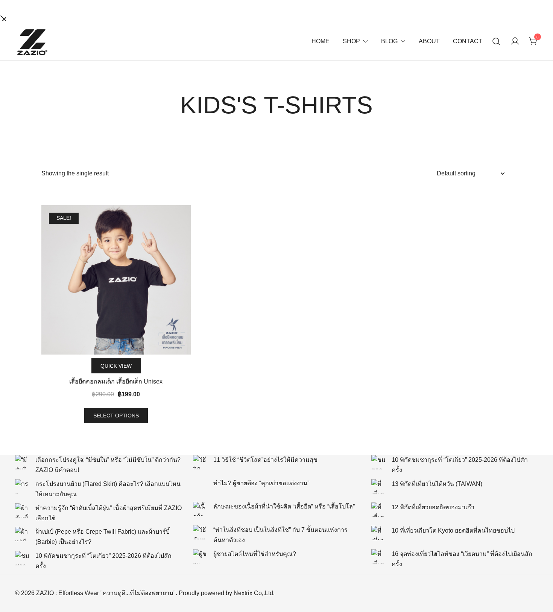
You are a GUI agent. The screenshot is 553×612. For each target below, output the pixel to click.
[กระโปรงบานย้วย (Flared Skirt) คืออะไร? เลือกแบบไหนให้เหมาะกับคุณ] (22, 486)
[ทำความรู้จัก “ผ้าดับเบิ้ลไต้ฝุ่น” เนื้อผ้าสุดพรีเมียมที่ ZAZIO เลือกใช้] (22, 510)
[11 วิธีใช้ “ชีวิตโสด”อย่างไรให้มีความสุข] (200, 462)
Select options (116, 416)
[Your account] (515, 42)
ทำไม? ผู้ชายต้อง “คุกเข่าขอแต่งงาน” (261, 483)
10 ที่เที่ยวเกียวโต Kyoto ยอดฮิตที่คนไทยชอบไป (453, 530)
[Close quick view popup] (3, 17)
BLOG (389, 41)
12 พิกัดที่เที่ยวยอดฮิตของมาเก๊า (433, 507)
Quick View (116, 366)
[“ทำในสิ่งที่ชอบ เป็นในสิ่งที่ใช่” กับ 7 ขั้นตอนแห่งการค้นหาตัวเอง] (200, 532)
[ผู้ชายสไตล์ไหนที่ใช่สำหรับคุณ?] (200, 556)
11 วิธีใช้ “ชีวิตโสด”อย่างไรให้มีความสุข (265, 460)
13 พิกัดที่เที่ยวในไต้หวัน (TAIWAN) (437, 484)
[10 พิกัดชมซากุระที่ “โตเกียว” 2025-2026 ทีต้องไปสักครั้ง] (22, 558)
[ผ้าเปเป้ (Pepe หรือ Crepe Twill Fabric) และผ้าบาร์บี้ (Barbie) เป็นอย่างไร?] (22, 534)
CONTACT (467, 41)
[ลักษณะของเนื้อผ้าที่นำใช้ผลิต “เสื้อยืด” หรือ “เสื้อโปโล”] (200, 509)
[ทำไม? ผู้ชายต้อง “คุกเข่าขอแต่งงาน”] (200, 485)
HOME (320, 41)
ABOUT (429, 41)
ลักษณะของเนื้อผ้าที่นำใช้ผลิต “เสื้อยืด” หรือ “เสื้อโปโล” (284, 506)
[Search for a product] (496, 42)
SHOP (351, 41)
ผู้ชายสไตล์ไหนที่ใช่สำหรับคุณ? (254, 554)
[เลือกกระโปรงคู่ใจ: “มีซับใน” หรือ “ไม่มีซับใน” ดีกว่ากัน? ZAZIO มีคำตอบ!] (22, 462)
